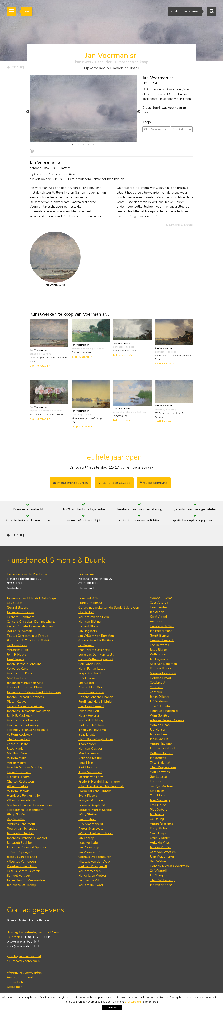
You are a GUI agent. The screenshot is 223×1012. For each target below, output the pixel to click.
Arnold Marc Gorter (92, 687)
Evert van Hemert (91, 706)
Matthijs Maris (17, 753)
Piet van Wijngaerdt (92, 866)
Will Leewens (160, 772)
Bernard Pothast (19, 772)
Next (138, 111)
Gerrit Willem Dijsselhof (95, 659)
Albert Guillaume (91, 692)
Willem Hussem (161, 753)
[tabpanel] (83, 108)
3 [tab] (83, 144)
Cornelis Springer (19, 852)
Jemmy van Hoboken (164, 748)
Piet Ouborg (159, 809)
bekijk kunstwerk (39, 365)
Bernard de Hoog (90, 720)
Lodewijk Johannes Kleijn (24, 687)
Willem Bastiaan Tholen (95, 833)
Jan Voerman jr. (89, 847)
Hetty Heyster (88, 716)
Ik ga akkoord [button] (112, 1007)
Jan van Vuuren (160, 847)
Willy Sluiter (87, 814)
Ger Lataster (159, 777)
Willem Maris (16, 758)
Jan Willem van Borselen (96, 636)
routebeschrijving (154, 483)
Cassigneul (157, 682)
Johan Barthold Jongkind (24, 664)
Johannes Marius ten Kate (25, 683)
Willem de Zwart (90, 885)
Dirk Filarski (86, 678)
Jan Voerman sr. (89, 852)
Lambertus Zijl (88, 880)
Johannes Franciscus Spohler (27, 838)
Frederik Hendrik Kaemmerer (99, 781)
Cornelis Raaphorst (91, 805)
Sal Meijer (157, 791)
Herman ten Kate (19, 673)
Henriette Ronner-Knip (23, 796)
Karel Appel (158, 617)
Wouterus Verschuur (22, 866)
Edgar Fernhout (89, 673)
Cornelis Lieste (17, 744)
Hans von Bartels (162, 626)
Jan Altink (157, 612)
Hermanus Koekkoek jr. (23, 725)
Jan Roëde (157, 814)
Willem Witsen (89, 871)
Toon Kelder (87, 744)
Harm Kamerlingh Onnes (95, 739)
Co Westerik (158, 871)
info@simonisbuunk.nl (72, 483)
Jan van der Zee (161, 885)
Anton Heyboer (161, 744)
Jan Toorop (86, 838)
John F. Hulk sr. (17, 654)
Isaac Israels (86, 734)
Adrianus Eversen (19, 631)
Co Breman (86, 645)
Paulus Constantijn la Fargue (27, 636)
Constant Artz (88, 598)
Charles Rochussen (20, 781)
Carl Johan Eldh (89, 664)
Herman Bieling (89, 621)
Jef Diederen (159, 701)
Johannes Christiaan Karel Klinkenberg (34, 692)
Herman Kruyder (90, 749)
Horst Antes (158, 607)
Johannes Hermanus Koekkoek (28, 711)
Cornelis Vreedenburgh (95, 857)
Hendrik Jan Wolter (92, 876)
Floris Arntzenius (90, 603)
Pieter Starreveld (90, 828)
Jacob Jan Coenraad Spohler (26, 847)
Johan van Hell (88, 711)
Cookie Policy (16, 982)
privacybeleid (133, 1001)
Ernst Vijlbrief (160, 838)
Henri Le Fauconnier (164, 711)
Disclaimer (14, 987)
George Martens (161, 786)
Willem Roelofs (18, 791)
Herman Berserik (162, 640)
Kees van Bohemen (163, 664)
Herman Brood (160, 678)
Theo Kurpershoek (163, 767)
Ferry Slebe (158, 828)
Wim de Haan (160, 725)
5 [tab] (93, 144)
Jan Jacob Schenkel (20, 833)
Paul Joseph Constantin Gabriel (29, 640)
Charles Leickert (18, 739)
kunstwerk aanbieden (24, 961)
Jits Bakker (86, 612)
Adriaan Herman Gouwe (167, 720)
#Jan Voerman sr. (156, 129)
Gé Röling (157, 819)
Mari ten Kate (16, 678)
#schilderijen (181, 129)
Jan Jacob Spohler (19, 843)
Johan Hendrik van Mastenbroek (101, 786)
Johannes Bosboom (20, 612)
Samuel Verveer (18, 876)
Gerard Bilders (17, 607)
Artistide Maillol (90, 758)
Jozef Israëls (15, 659)
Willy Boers (158, 654)
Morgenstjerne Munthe (95, 791)
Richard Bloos (88, 626)
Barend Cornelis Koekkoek (25, 706)
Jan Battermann (161, 631)
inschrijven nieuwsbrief (24, 956)
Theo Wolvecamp (162, 880)
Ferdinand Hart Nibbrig (95, 701)
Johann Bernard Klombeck (25, 697)
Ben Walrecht (160, 861)
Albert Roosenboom (21, 800)
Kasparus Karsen (18, 669)
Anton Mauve (16, 763)
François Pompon (90, 800)
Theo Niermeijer (90, 772)
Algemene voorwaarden (24, 973)
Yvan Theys (158, 833)
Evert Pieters (87, 796)
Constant (156, 687)
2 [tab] (78, 144)
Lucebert (156, 781)
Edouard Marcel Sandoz (95, 810)
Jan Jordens (158, 758)
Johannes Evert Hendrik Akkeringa (31, 598)
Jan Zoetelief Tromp (21, 885)
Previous (27, 111)
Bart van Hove (17, 645)
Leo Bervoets (159, 645)
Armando (156, 621)
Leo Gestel (86, 683)
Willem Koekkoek (19, 734)
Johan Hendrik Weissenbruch (27, 880)
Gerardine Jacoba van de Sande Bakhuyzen (108, 607)
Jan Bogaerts (87, 631)
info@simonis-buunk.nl (23, 946)
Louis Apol (14, 603)
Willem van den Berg (93, 617)
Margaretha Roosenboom (25, 810)
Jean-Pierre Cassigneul (94, 650)
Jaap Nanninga (160, 800)
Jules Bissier (158, 650)
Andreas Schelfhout (21, 824)
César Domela (160, 706)
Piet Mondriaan (89, 767)
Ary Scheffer (16, 819)
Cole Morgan (159, 795)
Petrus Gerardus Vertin (23, 871)
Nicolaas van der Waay (94, 861)
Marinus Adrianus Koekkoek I (27, 730)
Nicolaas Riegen (18, 777)
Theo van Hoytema (92, 730)
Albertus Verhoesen (21, 861)
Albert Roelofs (17, 786)
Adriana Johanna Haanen (95, 697)
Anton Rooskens (161, 824)
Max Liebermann (90, 753)
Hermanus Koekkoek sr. (23, 720)
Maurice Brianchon (163, 673)
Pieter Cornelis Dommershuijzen (30, 626)
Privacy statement (20, 977)
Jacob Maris (15, 749)
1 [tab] (73, 144)
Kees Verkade (88, 843)
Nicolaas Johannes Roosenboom (29, 805)
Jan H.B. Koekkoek (19, 716)
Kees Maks (85, 763)
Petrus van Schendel (22, 828)
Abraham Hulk (17, 650)
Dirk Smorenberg (90, 824)
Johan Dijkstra (159, 697)
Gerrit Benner (160, 635)
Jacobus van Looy (90, 777)
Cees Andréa (159, 603)
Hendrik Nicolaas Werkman (169, 866)
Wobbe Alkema (161, 598)
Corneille (156, 692)
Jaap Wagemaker (162, 857)
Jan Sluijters (87, 819)
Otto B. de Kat (160, 762)
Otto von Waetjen (163, 852)
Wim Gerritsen (160, 715)
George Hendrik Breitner (96, 640)
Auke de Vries (160, 842)
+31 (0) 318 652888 (115, 483)
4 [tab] (88, 144)
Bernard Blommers (20, 617)
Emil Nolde (158, 805)
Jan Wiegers (158, 875)
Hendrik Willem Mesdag (24, 767)
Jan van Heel (159, 734)
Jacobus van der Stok (22, 857)
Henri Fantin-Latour (92, 669)
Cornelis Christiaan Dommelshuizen (32, 621)
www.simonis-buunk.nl (23, 942)
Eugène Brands (161, 668)
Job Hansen (158, 730)
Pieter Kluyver (17, 701)
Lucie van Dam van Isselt (96, 654)
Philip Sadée (16, 814)
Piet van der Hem (91, 725)
